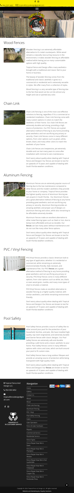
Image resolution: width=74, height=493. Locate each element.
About (29, 398)
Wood (29, 402)
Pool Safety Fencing (33, 416)
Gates (29, 419)
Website (25, 491)
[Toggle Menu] (37, 9)
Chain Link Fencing (33, 405)
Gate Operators (32, 422)
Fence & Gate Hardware (35, 426)
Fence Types (31, 440)
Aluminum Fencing (33, 409)
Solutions (48, 491)
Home (29, 388)
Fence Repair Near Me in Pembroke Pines (35, 478)
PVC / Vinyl (30, 412)
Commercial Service (33, 433)
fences (29, 225)
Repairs (29, 429)
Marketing (34, 491)
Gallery (29, 391)
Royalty (42, 491)
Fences (51, 268)
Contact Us (30, 395)
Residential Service (33, 436)
